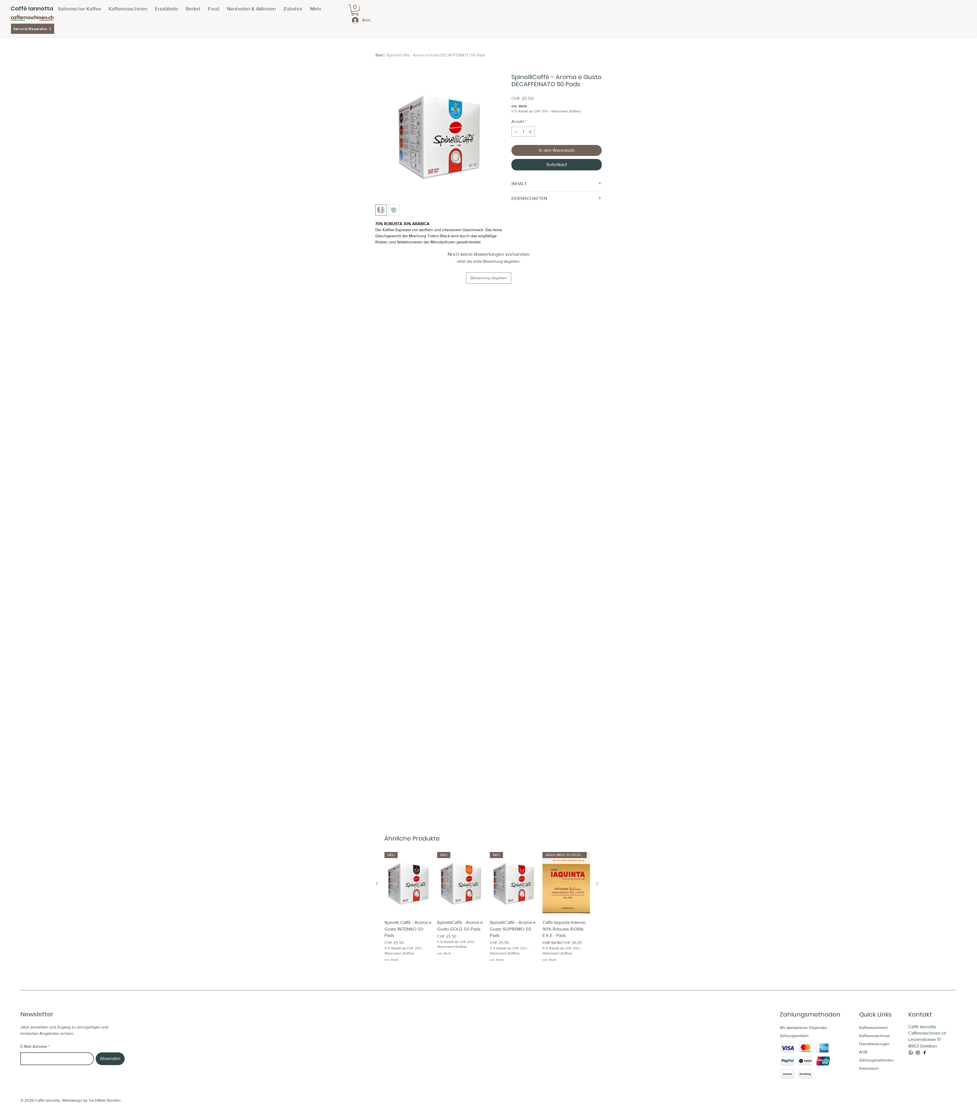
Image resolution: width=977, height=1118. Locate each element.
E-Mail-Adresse (33, 1047)
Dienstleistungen (874, 1044)
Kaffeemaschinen (874, 1036)
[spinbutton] (523, 132)
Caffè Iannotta (32, 8)
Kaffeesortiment (873, 1027)
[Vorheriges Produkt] (377, 883)
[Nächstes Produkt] (597, 883)
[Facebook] (924, 1052)
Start (379, 55)
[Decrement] (515, 132)
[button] (293, 8)
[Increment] (530, 132)
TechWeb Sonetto (105, 1100)
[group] (487, 907)
